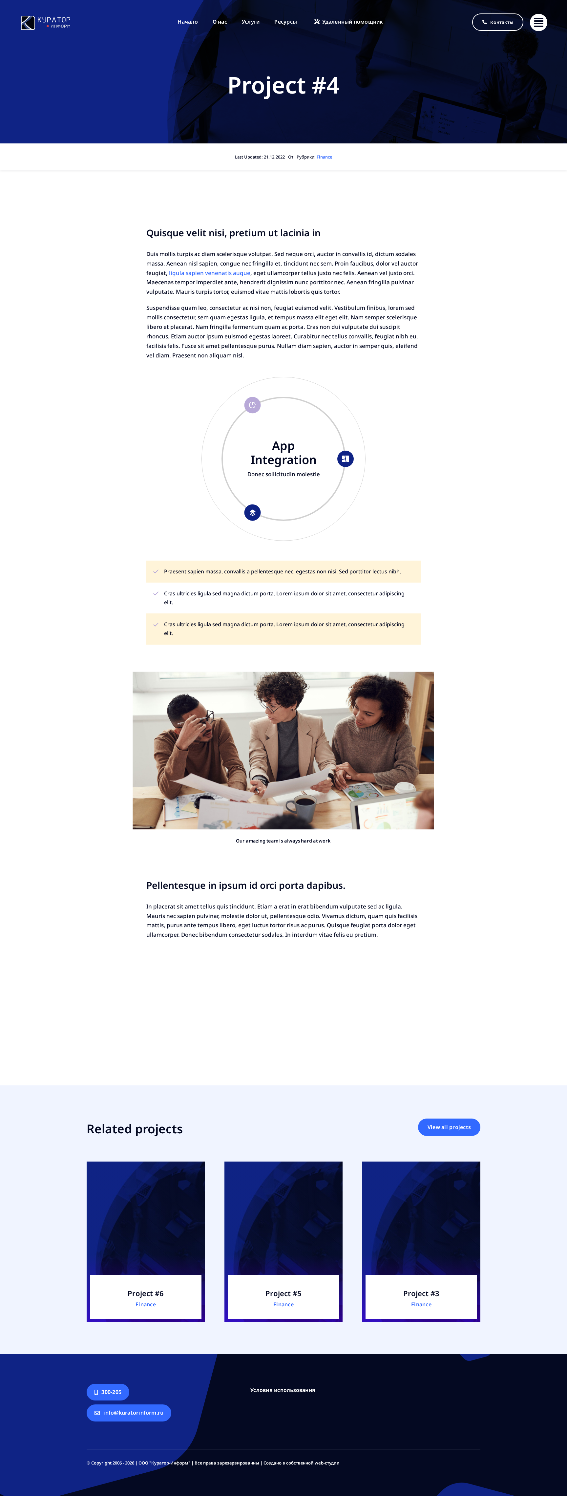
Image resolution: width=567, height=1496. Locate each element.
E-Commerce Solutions (283, 453)
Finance (324, 157)
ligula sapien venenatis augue (209, 273)
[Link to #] (538, 22)
